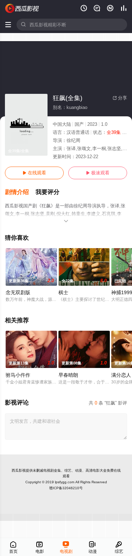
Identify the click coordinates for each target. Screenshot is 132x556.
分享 (120, 98)
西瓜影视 (19, 470)
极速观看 (97, 172)
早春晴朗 (68, 375)
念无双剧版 (18, 292)
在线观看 (34, 172)
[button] (20, 192)
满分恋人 (121, 375)
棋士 (63, 292)
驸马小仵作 (18, 375)
